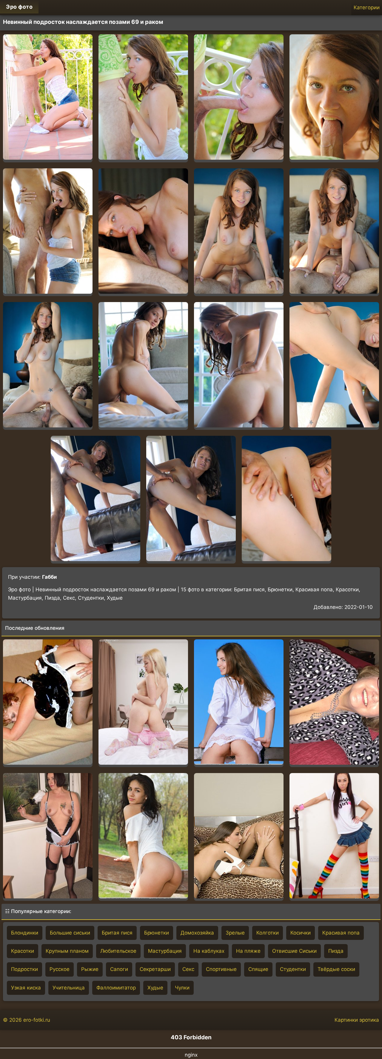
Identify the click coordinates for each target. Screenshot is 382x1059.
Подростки (24, 969)
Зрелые (235, 933)
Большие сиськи (70, 933)
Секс (188, 969)
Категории (367, 7)
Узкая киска (26, 988)
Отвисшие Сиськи (294, 951)
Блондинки (24, 933)
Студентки (293, 969)
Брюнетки (156, 933)
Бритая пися (117, 933)
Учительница (69, 988)
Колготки (267, 933)
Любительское (118, 951)
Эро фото (19, 7)
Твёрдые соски (336, 969)
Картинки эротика (357, 1020)
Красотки (22, 951)
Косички (300, 933)
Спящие (258, 969)
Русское (60, 969)
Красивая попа (341, 933)
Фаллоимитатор (116, 988)
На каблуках (208, 951)
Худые (155, 988)
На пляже (248, 951)
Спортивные (221, 969)
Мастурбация (165, 951)
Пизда (336, 951)
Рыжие (89, 969)
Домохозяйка (197, 933)
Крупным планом (67, 951)
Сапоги (119, 969)
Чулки (182, 988)
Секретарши (155, 969)
